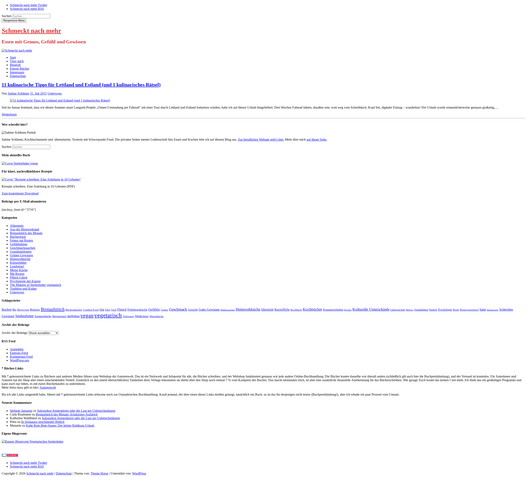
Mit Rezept (17, 274)
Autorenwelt (48, 387)
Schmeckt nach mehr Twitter (28, 5)
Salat (482, 309)
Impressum (17, 72)
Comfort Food (91, 309)
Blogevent (23, 309)
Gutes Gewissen (209, 309)
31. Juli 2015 (38, 93)
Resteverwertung (469, 309)
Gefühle (154, 309)
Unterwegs (55, 93)
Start (13, 57)
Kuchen (348, 310)
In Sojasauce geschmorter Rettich (42, 422)
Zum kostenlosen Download (20, 193)
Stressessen (59, 316)
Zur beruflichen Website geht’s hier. (261, 139)
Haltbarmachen (227, 310)
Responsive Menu (14, 20)
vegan (86, 315)
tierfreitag (73, 316)
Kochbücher (312, 309)
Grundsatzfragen (20, 251)
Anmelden (16, 349)
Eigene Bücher (19, 68)
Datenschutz (18, 76)
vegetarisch (108, 315)
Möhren (409, 310)
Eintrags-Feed (19, 353)
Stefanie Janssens (21, 410)
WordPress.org (19, 360)
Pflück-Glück (18, 277)
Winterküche (156, 316)
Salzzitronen (492, 310)
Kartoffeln (282, 309)
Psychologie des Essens (25, 281)
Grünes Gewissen (21, 255)
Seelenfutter (24, 316)
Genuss (164, 309)
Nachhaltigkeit (421, 309)
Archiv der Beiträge (14, 333)
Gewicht (193, 309)
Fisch (114, 309)
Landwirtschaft (397, 309)
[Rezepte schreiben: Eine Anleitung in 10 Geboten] (41, 179)
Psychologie (445, 309)
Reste (456, 309)
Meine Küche (19, 270)
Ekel (107, 309)
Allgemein (16, 225)
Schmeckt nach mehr (31, 30)
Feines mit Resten (21, 240)
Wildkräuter (142, 316)
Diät (101, 309)
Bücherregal (18, 236)
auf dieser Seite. (317, 139)
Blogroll (15, 65)
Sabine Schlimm (18, 93)
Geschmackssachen (22, 248)
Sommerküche (43, 316)
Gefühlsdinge (18, 244)
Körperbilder (18, 262)
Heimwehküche (20, 259)
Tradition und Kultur (23, 288)
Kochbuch (296, 309)
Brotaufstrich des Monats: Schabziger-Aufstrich (67, 414)
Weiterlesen (9, 114)
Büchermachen (73, 309)
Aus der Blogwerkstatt (24, 229)
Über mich (17, 61)
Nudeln (433, 309)
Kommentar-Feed (21, 356)
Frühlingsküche (137, 309)
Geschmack (178, 309)
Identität (267, 309)
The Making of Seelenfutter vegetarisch (35, 285)
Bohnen (35, 309)
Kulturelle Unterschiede (370, 309)
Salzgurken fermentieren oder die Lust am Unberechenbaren (76, 410)
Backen (7, 309)
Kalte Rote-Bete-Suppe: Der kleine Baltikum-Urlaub (60, 425)
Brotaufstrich (53, 309)
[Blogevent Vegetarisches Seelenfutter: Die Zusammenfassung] (32, 441)
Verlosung (128, 316)
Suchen (6, 16)
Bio (14, 309)
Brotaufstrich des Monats (26, 233)
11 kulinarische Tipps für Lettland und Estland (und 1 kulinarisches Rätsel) (81, 84)
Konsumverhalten (333, 309)
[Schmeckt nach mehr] (17, 50)
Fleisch (122, 309)
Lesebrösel (17, 266)
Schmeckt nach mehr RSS (27, 8)
